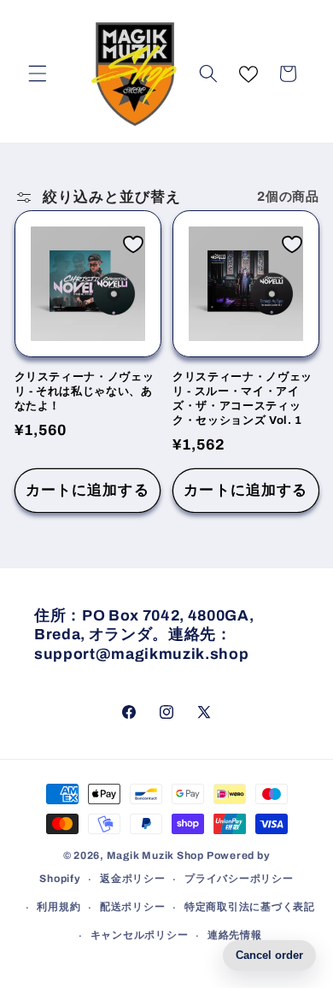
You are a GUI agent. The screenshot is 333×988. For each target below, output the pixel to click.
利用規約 (58, 907)
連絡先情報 (234, 935)
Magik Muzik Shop (155, 856)
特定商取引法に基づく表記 (249, 907)
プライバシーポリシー (239, 879)
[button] (37, 73)
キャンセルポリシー (140, 935)
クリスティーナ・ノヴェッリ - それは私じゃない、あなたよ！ (85, 391)
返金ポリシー (133, 879)
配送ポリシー (133, 907)
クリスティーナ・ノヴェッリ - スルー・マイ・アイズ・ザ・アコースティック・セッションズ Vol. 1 (242, 398)
